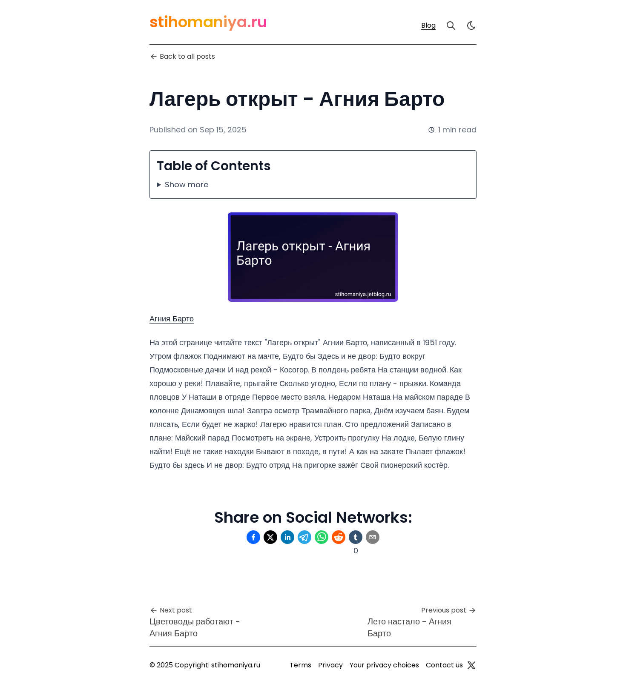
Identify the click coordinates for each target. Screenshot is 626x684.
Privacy (330, 665)
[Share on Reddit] (338, 537)
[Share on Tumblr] (355, 537)
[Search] (451, 25)
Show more (186, 184)
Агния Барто (171, 318)
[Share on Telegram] (304, 537)
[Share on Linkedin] (287, 537)
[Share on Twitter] (270, 537)
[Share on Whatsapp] (321, 537)
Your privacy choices (384, 665)
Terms (300, 665)
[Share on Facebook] (253, 537)
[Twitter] (471, 665)
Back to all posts (187, 56)
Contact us (444, 665)
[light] (471, 25)
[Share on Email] (372, 537)
